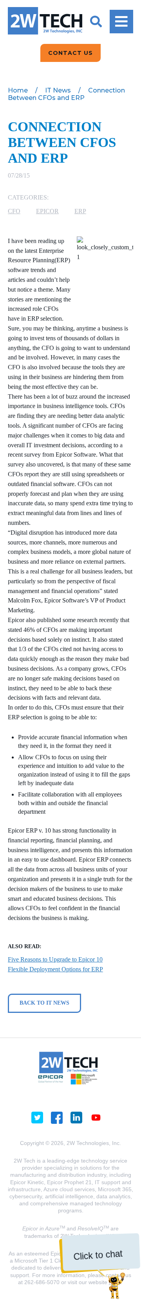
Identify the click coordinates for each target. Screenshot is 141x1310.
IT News (58, 90)
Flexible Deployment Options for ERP (55, 969)
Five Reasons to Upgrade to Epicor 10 (55, 959)
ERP (80, 211)
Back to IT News (44, 1003)
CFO (14, 211)
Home (18, 90)
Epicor (47, 211)
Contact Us (70, 52)
